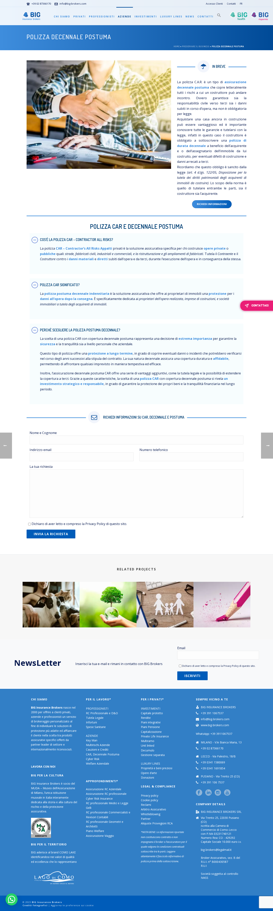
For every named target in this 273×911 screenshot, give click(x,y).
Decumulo (147, 750)
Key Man (91, 740)
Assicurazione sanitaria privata (165, 612)
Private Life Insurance (155, 736)
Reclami (146, 805)
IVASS (204, 878)
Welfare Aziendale (97, 763)
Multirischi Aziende (98, 745)
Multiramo (147, 741)
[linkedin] (208, 792)
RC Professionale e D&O (102, 713)
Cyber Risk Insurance (99, 798)
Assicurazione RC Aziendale (103, 789)
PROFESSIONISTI (102, 16)
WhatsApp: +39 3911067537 (214, 734)
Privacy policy (149, 795)
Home (177, 46)
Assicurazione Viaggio (100, 836)
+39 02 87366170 (41, 3)
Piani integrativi (150, 722)
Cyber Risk (92, 759)
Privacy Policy (95, 524)
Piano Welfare (95, 831)
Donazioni (147, 777)
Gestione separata (153, 755)
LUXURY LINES (171, 16)
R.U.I (204, 866)
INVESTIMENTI (146, 16)
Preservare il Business (195, 46)
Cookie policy (149, 800)
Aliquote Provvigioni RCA (157, 823)
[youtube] (227, 792)
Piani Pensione (150, 727)
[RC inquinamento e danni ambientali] (108, 598)
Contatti (205, 16)
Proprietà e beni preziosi (156, 768)
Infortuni (91, 722)
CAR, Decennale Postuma (102, 754)
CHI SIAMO (62, 16)
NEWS (189, 16)
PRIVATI (79, 16)
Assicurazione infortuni (222, 612)
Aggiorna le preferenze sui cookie (72, 905)
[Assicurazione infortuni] (221, 598)
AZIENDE (124, 16)
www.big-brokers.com (215, 725)
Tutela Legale (95, 718)
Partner (145, 819)
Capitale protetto (152, 713)
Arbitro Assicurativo (153, 809)
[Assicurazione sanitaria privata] (164, 598)
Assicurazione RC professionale (106, 794)
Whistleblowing (150, 814)
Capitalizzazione (151, 732)
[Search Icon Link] (219, 16)
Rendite (146, 718)
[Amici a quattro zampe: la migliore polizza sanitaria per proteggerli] (51, 598)
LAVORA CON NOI (43, 766)
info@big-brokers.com (73, 3)
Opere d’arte (149, 773)
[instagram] (218, 792)
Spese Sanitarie (96, 727)
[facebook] (199, 792)
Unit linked (147, 745)
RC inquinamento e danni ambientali (108, 617)
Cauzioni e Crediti (97, 749)
